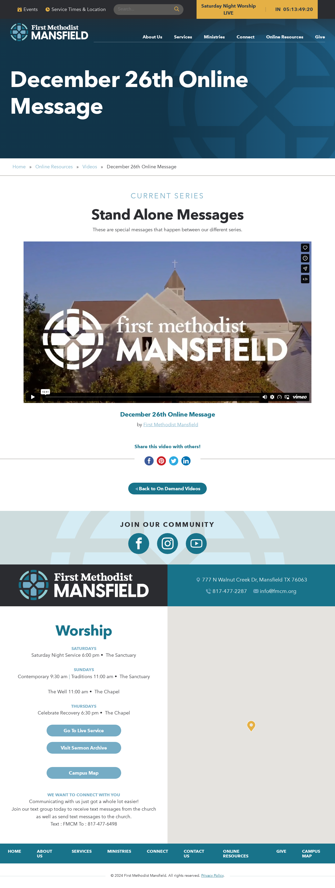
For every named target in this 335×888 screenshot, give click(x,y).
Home (19, 167)
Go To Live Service (84, 730)
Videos (89, 167)
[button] (252, 726)
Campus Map (83, 773)
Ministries (214, 37)
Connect (245, 37)
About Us (152, 37)
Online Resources (284, 37)
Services (183, 37)
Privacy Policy (212, 875)
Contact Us (194, 853)
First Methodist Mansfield (170, 425)
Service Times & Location (79, 9)
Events (31, 9)
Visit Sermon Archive (84, 748)
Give (320, 37)
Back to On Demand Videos (169, 488)
